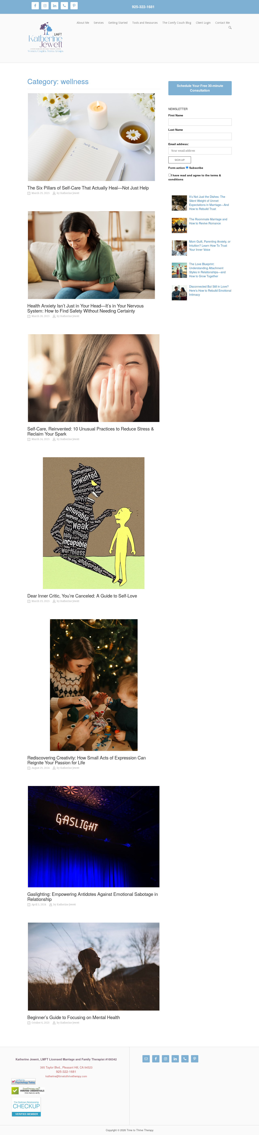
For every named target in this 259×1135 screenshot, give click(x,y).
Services (99, 22)
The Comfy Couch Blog (176, 22)
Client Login (203, 22)
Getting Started (117, 22)
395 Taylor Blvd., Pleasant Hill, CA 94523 (66, 1067)
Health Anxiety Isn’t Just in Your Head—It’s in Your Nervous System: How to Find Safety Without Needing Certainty (85, 308)
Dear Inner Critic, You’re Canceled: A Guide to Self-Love (82, 595)
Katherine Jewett (69, 193)
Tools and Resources (145, 22)
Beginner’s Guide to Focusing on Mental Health (73, 1017)
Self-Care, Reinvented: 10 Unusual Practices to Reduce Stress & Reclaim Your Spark (90, 431)
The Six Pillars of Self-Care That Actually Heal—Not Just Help (88, 187)
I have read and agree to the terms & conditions (194, 177)
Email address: (178, 144)
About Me (83, 22)
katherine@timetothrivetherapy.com (66, 1076)
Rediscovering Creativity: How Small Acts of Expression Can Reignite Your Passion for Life (86, 760)
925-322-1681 (143, 6)
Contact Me (222, 22)
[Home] (45, 38)
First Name (175, 115)
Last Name (175, 129)
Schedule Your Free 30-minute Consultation (200, 88)
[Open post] (93, 137)
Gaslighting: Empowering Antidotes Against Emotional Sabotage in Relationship (92, 896)
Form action (176, 167)
